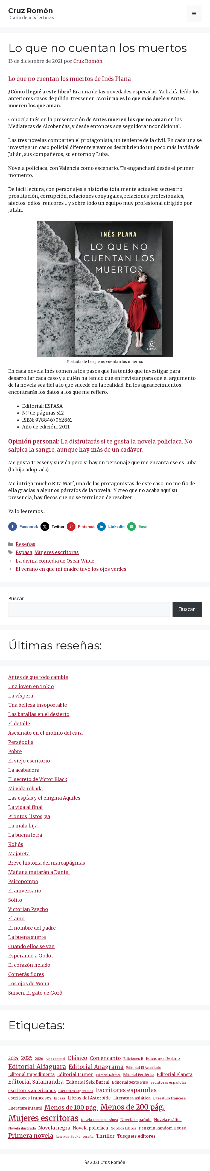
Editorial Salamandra (36, 1082)
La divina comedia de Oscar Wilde (55, 561)
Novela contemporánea (99, 1120)
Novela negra (54, 1128)
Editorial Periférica (138, 1075)
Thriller (105, 1136)
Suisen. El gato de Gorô (35, 993)
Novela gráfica (168, 1119)
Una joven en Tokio (31, 687)
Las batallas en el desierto (38, 714)
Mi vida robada (25, 789)
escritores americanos (32, 1090)
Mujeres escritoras (56, 552)
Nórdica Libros (123, 1128)
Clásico (77, 1058)
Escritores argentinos (75, 1091)
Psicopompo (23, 882)
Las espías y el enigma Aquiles (44, 798)
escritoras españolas (168, 1082)
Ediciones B (133, 1059)
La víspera (20, 696)
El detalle (19, 724)
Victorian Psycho (28, 909)
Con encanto (105, 1058)
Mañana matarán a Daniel (39, 872)
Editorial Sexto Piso (130, 1082)
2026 (39, 1059)
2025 (27, 1058)
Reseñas (25, 544)
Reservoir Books (68, 1137)
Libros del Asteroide (89, 1098)
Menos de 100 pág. (71, 1107)
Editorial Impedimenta (31, 1074)
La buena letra (25, 835)
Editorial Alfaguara (37, 1067)
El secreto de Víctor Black (37, 779)
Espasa (24, 552)
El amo (16, 919)
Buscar (16, 599)
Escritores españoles (126, 1090)
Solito (15, 900)
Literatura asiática (132, 1098)
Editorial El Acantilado (143, 1068)
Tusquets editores (136, 1136)
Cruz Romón (30, 11)
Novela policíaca (90, 1128)
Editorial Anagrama (96, 1067)
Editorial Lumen (75, 1074)
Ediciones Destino (163, 1058)
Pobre (15, 752)
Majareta (19, 854)
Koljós (15, 844)
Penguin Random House (162, 1128)
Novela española (135, 1119)
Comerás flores (26, 974)
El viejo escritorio (29, 761)
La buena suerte (27, 937)
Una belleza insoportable (37, 705)
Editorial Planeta (174, 1074)
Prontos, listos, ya (29, 817)
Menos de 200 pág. (132, 1106)
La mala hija (22, 826)
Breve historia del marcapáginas (46, 863)
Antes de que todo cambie (38, 677)
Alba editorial (55, 1059)
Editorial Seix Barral (87, 1082)
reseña (88, 1137)
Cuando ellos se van (31, 947)
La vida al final (25, 807)
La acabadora (23, 770)
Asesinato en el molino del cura (45, 733)
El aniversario (24, 891)
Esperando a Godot (30, 956)
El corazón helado (29, 965)
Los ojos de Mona (28, 984)
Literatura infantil (25, 1108)
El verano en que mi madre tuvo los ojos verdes (71, 569)
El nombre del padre (32, 928)
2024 (13, 1058)
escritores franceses (29, 1098)
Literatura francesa (169, 1098)
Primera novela (30, 1135)
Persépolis (20, 742)
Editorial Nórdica (108, 1075)
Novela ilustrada (22, 1128)
